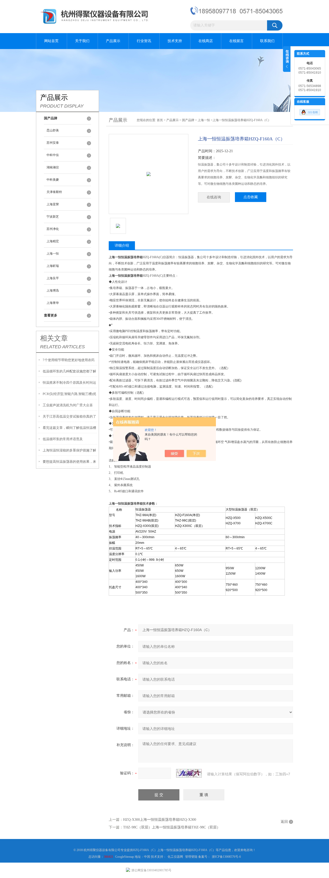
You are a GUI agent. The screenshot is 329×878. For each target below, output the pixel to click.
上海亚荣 (53, 204)
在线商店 (205, 41)
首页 (160, 120)
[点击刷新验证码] (189, 773)
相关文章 (54, 338)
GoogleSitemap (125, 856)
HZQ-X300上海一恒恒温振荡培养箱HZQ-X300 (159, 820)
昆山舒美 (53, 130)
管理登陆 (191, 856)
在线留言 (236, 41)
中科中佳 (53, 155)
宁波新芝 (53, 216)
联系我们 (267, 41)
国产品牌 (188, 120)
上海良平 (53, 278)
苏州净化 (53, 229)
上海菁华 (53, 303)
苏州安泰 (53, 142)
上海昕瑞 (53, 266)
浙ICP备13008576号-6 (226, 856)
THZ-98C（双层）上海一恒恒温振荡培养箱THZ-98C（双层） (171, 827)
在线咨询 (214, 197)
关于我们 (82, 41)
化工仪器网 (175, 856)
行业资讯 (144, 41)
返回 (284, 822)
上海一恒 (53, 253)
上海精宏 (53, 241)
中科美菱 (53, 179)
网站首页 (51, 41)
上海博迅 (53, 290)
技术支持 (175, 41)
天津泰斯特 (54, 192)
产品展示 (113, 41)
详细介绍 (122, 245)
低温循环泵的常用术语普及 (63, 439)
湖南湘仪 (53, 167)
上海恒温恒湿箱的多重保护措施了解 (69, 450)
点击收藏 (250, 197)
